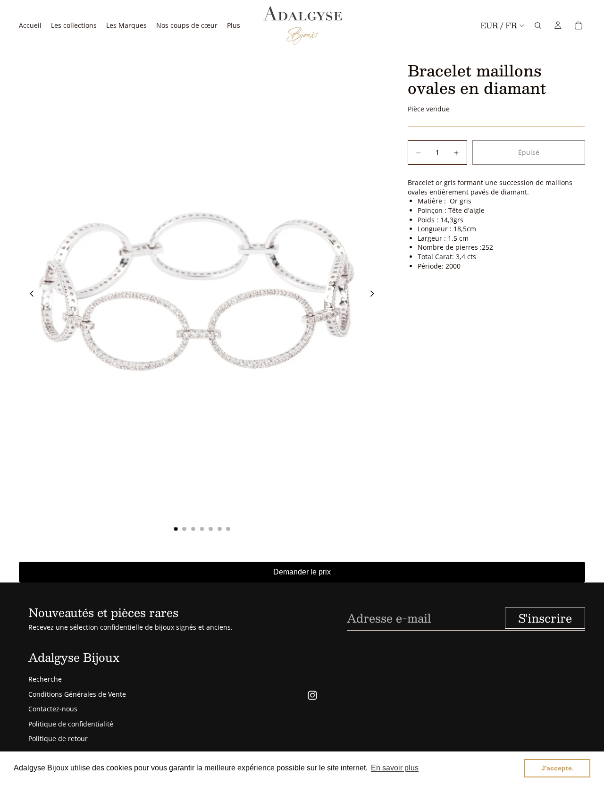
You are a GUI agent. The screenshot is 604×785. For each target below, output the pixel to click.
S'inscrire (545, 617)
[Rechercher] (538, 25)
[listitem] (233, 25)
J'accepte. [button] (557, 768)
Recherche (45, 679)
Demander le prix (302, 572)
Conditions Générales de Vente (77, 694)
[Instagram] (312, 695)
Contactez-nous (52, 708)
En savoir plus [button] (395, 768)
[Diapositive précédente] (29, 295)
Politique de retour (58, 738)
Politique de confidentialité (70, 723)
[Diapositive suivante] (374, 295)
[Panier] (578, 25)
